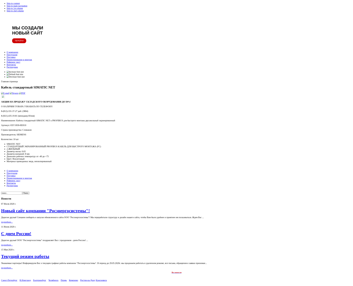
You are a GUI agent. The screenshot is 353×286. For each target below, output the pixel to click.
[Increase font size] (15, 72)
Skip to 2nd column (15, 11)
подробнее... (7, 222)
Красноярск (101, 280)
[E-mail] (5, 93)
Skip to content (13, 3)
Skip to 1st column (15, 8)
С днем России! (16, 233)
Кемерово (73, 280)
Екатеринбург (39, 280)
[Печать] (14, 93)
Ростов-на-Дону (87, 280)
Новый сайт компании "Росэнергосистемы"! (45, 210)
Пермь (64, 280)
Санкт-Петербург (9, 280)
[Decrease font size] (16, 77)
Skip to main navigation (17, 6)
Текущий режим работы (25, 256)
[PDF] (22, 93)
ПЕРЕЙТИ (19, 41)
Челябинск (53, 280)
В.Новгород (25, 280)
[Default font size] (15, 74)
